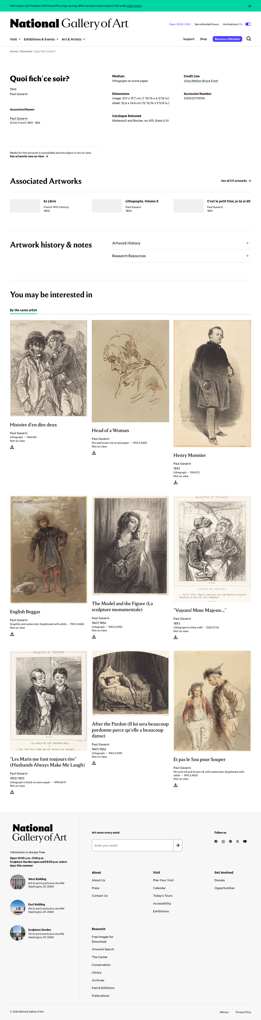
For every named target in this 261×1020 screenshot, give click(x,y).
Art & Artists (71, 39)
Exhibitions (161, 911)
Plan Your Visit (163, 880)
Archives (98, 980)
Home (14, 51)
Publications (100, 995)
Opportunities (224, 888)
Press (95, 888)
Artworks (26, 51)
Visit (13, 39)
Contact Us (100, 895)
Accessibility (162, 903)
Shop (203, 39)
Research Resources (129, 255)
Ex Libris (50, 201)
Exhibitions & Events (39, 39)
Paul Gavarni (19, 118)
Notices (224, 1012)
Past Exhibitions (103, 988)
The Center (100, 957)
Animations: (233, 24)
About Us (98, 880)
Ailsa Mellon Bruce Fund (201, 81)
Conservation (101, 965)
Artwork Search (103, 949)
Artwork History (126, 242)
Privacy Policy (243, 1012)
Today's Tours (162, 895)
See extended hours (207, 24)
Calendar (159, 888)
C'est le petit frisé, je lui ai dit (229, 201)
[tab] (23, 310)
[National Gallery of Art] (38, 832)
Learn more (134, 5)
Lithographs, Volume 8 (142, 201)
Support (188, 39)
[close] (249, 5)
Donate (219, 880)
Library (97, 972)
